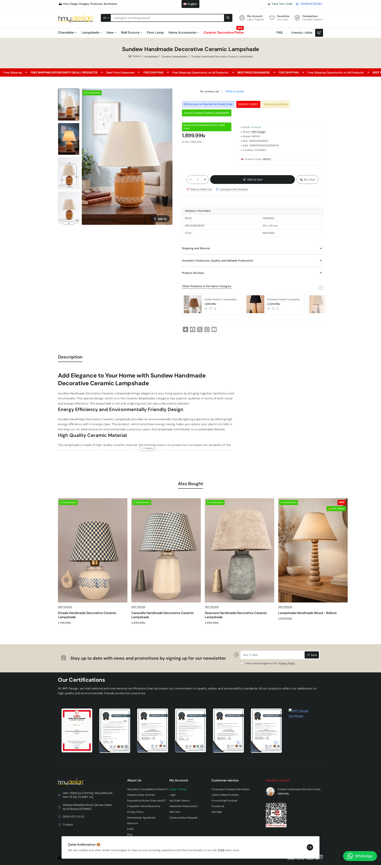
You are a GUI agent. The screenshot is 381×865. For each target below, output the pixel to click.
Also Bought (190, 484)
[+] (205, 179)
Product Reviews (193, 273)
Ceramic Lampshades (174, 56)
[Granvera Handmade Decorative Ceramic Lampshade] (239, 550)
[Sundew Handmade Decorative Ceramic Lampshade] (270, 791)
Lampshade (151, 56)
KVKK (221, 850)
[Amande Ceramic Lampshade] (255, 304)
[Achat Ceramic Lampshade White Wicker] (193, 304)
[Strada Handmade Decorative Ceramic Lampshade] (92, 550)
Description (70, 357)
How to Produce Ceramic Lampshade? (206, 112)
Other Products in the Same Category (206, 286)
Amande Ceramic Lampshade (284, 299)
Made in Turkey (249, 104)
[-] (190, 179)
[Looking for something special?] (228, 17)
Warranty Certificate (276, 104)
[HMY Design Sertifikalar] (114, 731)
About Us (134, 780)
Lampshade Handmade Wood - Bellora (307, 613)
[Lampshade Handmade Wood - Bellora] (313, 550)
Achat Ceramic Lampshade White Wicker (221, 299)
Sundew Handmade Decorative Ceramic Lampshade (300, 789)
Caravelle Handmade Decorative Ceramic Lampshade (162, 615)
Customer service (225, 780)
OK (310, 847)
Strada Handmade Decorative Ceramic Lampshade (87, 615)
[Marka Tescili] (77, 730)
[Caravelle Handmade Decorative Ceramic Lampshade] (166, 550)
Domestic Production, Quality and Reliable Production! (217, 260)
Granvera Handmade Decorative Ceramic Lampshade (236, 615)
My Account (178, 780)
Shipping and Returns (196, 248)
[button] (69, 90)
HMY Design (258, 131)
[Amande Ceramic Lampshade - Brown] (318, 304)
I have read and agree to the (269, 663)
